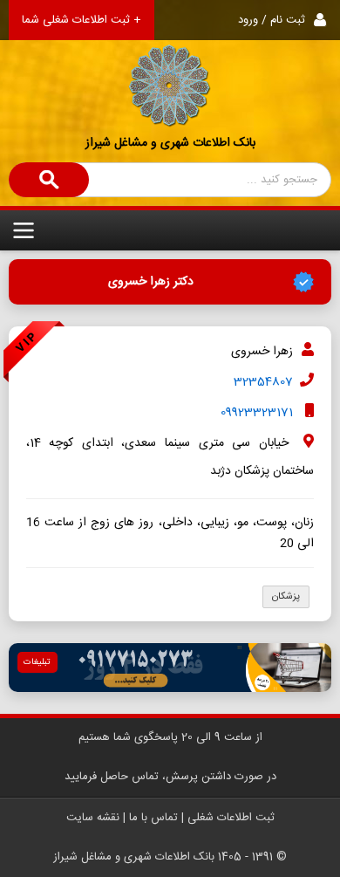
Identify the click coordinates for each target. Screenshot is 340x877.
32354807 (263, 382)
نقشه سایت (92, 817)
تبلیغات (37, 662)
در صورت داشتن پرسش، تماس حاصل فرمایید (170, 776)
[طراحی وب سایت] (170, 667)
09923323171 (257, 412)
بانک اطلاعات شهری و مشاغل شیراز (170, 143)
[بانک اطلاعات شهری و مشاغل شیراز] (170, 64)
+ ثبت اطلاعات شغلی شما (81, 20)
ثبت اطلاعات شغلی (231, 817)
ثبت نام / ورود (271, 20)
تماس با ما (153, 817)
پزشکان (286, 597)
